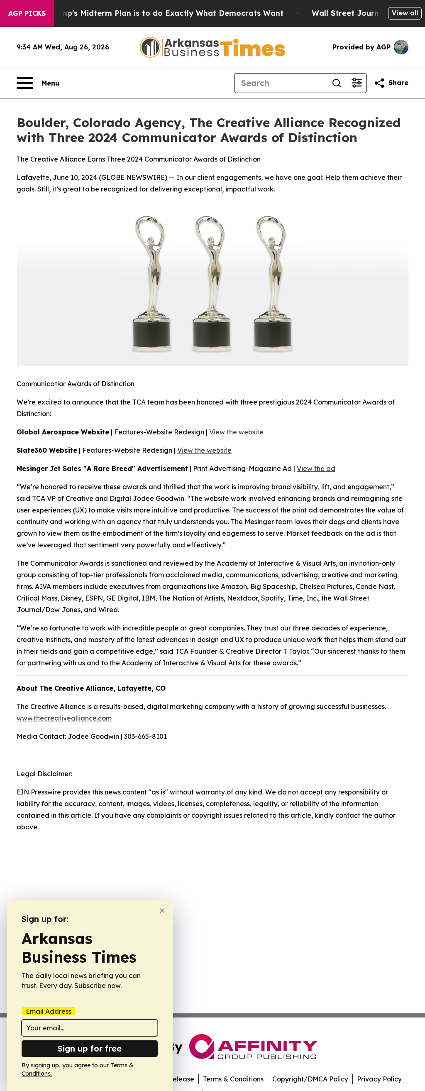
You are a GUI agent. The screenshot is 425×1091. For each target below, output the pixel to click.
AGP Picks (27, 13)
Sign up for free (90, 1048)
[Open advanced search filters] (356, 83)
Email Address (48, 1011)
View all (405, 13)
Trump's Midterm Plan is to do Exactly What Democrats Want (165, 13)
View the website (236, 432)
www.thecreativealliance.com (64, 718)
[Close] (162, 910)
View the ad (316, 468)
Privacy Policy (379, 1079)
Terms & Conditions (233, 1079)
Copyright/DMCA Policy (310, 1079)
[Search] (337, 83)
